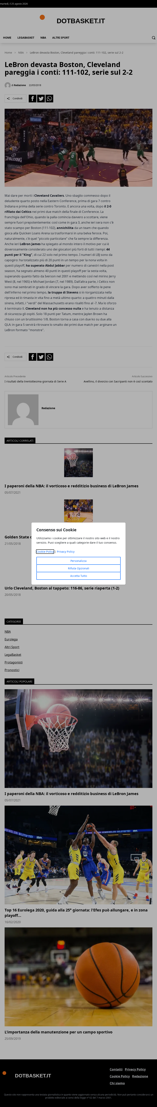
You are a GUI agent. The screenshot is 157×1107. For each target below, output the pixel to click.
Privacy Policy (65, 551)
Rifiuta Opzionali (78, 568)
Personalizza (78, 561)
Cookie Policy (45, 551)
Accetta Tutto (78, 576)
